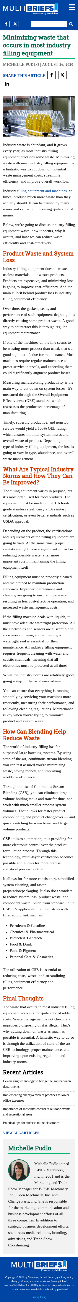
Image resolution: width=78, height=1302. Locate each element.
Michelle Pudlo (21, 64)
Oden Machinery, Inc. (33, 1195)
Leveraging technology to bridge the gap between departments (37, 1083)
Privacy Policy (39, 1297)
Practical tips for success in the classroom (31, 1123)
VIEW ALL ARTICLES (21, 1133)
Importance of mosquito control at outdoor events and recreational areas (36, 1111)
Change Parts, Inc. (22, 1201)
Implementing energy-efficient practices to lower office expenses (36, 1097)
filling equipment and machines (42, 191)
